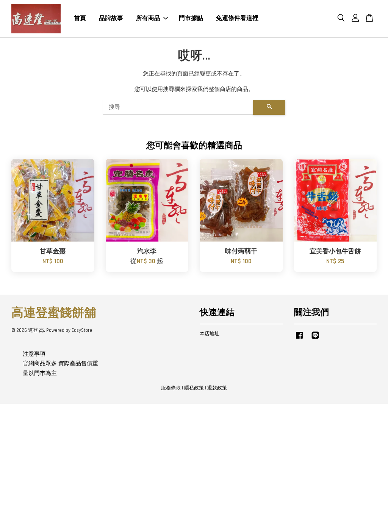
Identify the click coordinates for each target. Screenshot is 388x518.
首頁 (80, 18)
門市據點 (191, 18)
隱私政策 (194, 388)
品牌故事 (111, 18)
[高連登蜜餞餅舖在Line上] (315, 339)
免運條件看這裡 (237, 18)
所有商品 (148, 18)
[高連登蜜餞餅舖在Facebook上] (299, 339)
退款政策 (217, 388)
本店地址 (209, 334)
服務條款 (171, 388)
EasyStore (82, 330)
